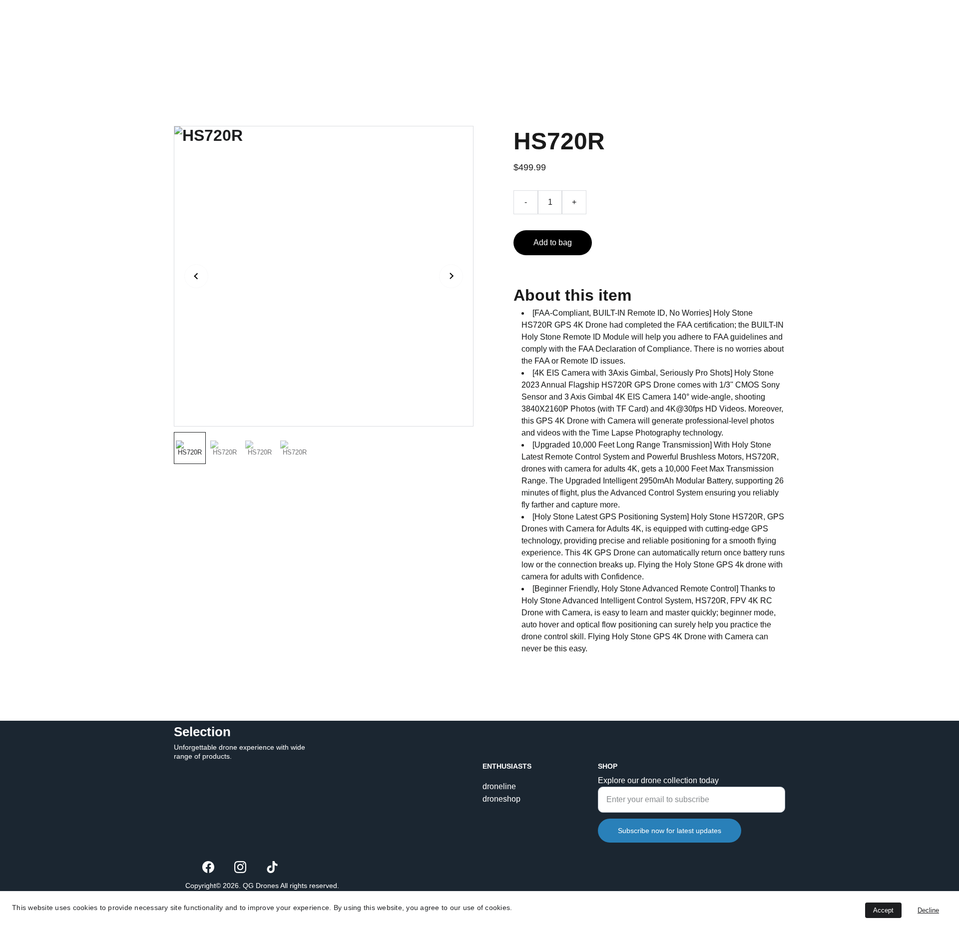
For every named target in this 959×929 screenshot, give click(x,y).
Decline (928, 910)
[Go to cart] (770, 37)
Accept (883, 910)
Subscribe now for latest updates (669, 831)
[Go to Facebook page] (208, 867)
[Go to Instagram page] (240, 867)
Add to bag (552, 242)
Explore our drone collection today (658, 780)
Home (648, 37)
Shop (690, 37)
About (731, 37)
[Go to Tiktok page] (272, 867)
